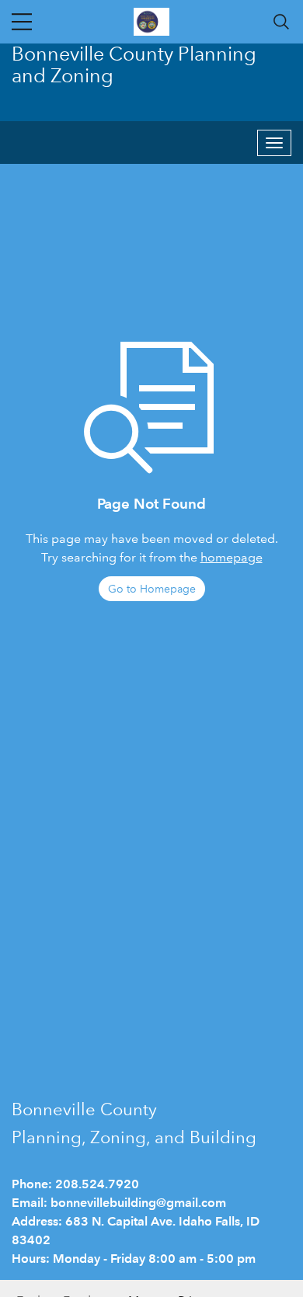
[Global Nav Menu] (22, 22)
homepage (231, 557)
